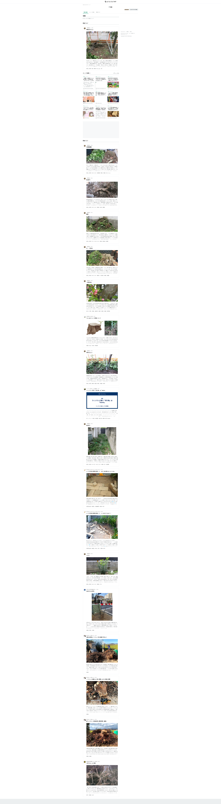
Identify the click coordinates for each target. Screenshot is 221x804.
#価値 (101, 383)
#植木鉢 (104, 241)
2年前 (94, 316)
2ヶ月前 (92, 27)
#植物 (87, 630)
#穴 (104, 464)
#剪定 (101, 172)
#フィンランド (89, 418)
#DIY (103, 506)
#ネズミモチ (94, 172)
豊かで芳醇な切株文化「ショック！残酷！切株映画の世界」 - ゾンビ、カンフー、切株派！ (101, 94)
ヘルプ (130, 33)
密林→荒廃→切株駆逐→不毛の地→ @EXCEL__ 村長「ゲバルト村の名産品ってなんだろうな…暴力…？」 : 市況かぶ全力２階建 (88, 94)
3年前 (92, 423)
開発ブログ (133, 33)
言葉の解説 (86, 12)
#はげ (90, 345)
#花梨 (105, 311)
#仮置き (93, 506)
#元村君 (101, 275)
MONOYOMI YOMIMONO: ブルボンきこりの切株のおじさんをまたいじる (101, 79)
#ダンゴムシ (108, 172)
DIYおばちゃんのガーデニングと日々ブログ (93, 469)
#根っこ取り (97, 548)
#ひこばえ (98, 68)
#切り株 (100, 418)
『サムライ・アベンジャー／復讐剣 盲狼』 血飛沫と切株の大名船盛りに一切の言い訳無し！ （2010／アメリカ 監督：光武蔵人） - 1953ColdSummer (101, 108)
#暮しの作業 (88, 68)
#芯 (101, 68)
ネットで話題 (91, 12)
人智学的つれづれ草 (89, 316)
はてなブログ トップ (87, 4)
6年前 (96, 635)
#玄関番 (98, 172)
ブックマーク (85, 76)
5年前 (97, 589)
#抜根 (90, 756)
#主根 (101, 207)
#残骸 (108, 275)
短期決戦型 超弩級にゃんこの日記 (91, 761)
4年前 (102, 469)
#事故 (93, 311)
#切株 (95, 68)
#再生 (90, 630)
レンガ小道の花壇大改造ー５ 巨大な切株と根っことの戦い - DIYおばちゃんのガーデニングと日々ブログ (113, 108)
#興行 (98, 383)
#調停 (99, 311)
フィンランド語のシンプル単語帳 (91, 388)
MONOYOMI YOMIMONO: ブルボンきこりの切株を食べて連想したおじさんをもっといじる (113, 79)
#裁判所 (96, 311)
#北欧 (93, 418)
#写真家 (96, 345)
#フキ (93, 241)
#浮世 (104, 383)
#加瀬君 (107, 464)
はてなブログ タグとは (124, 33)
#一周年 (89, 311)
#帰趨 (104, 207)
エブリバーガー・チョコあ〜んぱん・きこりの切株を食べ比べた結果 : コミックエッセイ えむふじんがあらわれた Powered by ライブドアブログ (88, 108)
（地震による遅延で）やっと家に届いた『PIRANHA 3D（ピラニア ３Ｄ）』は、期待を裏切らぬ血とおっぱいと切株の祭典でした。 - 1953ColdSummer (88, 79)
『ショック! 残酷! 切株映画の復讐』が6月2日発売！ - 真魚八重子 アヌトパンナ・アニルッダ (113, 94)
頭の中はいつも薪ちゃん (90, 635)
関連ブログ (98, 12)
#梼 (106, 418)
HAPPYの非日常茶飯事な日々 (91, 589)
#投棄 (95, 383)
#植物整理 (97, 506)
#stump (108, 418)
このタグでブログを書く (133, 9)
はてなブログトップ (124, 34)
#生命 (93, 345)
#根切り (98, 275)
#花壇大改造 (88, 506)
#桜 (92, 68)
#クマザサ (93, 464)
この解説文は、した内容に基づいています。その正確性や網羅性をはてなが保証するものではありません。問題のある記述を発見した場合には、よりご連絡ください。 (88, 18)
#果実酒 (108, 311)
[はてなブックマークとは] (89, 73)
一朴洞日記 (88, 27)
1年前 (91, 145)
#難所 (107, 241)
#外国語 (96, 418)
